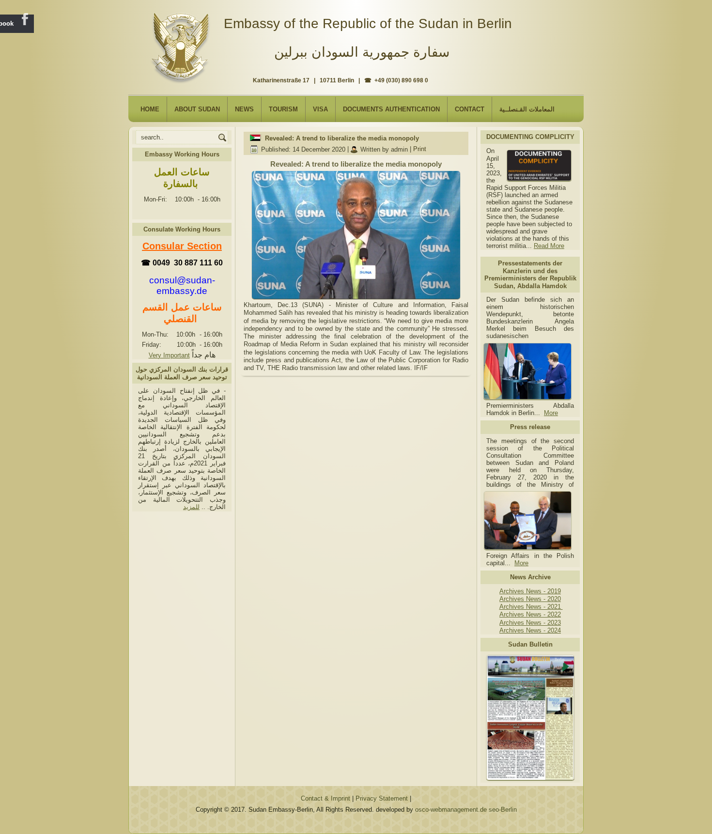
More (551, 413)
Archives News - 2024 (530, 630)
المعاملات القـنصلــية (527, 109)
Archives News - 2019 (530, 591)
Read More (549, 245)
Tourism (283, 109)
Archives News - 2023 (530, 622)
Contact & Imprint (325, 798)
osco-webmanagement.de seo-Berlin (466, 809)
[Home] (182, 44)
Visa (320, 109)
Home (149, 109)
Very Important (169, 355)
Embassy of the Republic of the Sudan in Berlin (368, 23)
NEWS (244, 109)
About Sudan (197, 109)
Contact (469, 109)
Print (419, 149)
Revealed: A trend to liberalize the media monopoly (342, 138)
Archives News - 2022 (530, 614)
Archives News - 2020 (530, 598)
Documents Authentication (391, 109)
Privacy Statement (382, 798)
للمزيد (191, 506)
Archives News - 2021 (531, 606)
